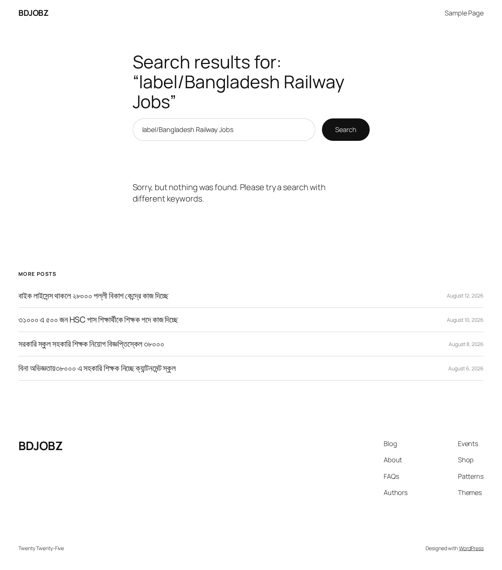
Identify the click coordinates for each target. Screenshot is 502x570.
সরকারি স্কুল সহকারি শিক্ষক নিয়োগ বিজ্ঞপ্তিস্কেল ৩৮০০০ (91, 344)
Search (345, 129)
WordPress (471, 548)
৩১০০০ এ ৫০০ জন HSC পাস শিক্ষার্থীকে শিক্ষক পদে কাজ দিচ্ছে (98, 319)
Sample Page (464, 12)
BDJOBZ (33, 12)
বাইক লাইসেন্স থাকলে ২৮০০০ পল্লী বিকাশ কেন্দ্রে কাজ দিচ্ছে (93, 295)
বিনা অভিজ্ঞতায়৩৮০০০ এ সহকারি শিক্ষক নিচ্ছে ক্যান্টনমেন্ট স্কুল (97, 368)
